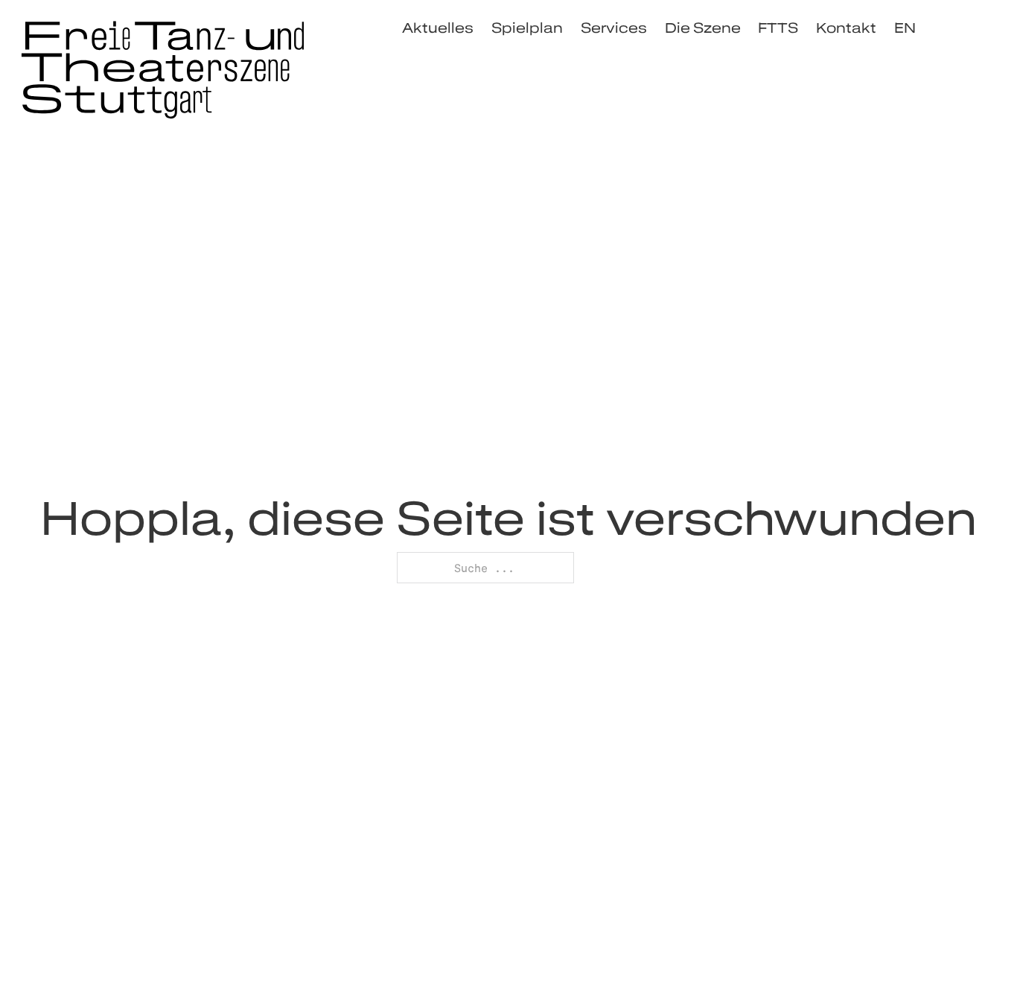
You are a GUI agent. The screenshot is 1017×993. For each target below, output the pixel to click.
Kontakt (846, 27)
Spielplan (527, 27)
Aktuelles (438, 27)
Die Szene (703, 27)
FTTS (778, 27)
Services (614, 27)
